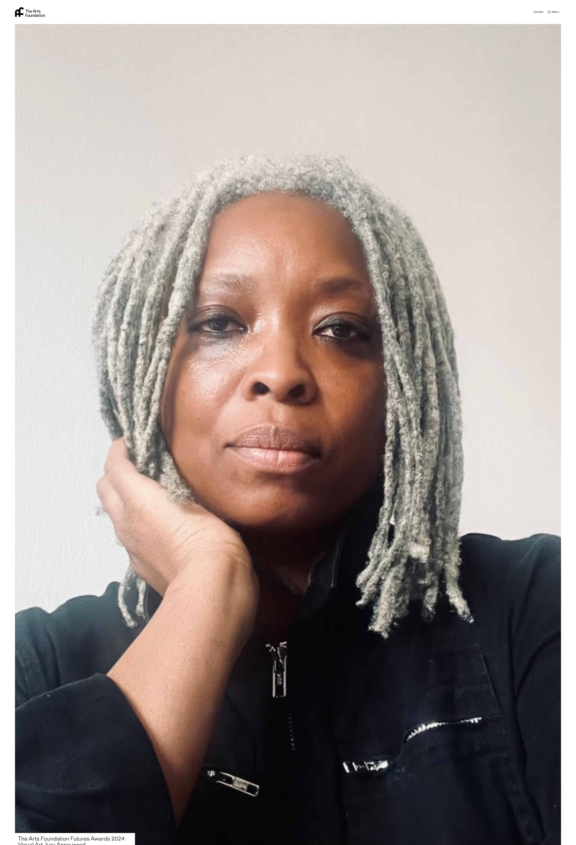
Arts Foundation (30, 12)
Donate (538, 12)
